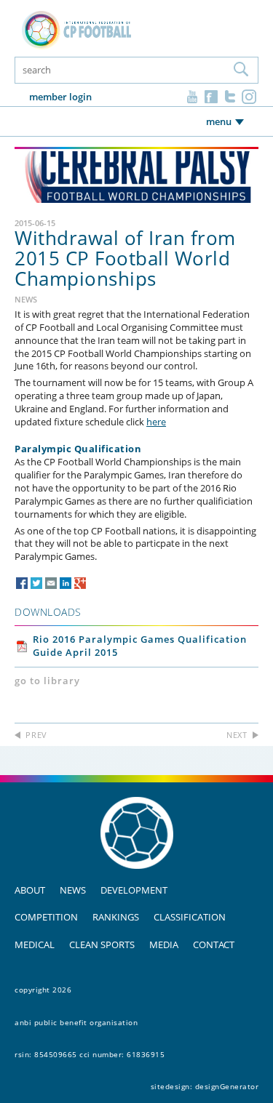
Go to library (47, 680)
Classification (190, 916)
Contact (213, 944)
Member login (60, 97)
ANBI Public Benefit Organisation (76, 1022)
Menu (219, 121)
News (73, 890)
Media (163, 944)
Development (133, 890)
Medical (35, 944)
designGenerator (227, 1086)
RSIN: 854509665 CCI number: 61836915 (90, 1054)
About (30, 890)
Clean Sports (102, 944)
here (156, 421)
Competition (46, 916)
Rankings (115, 916)
